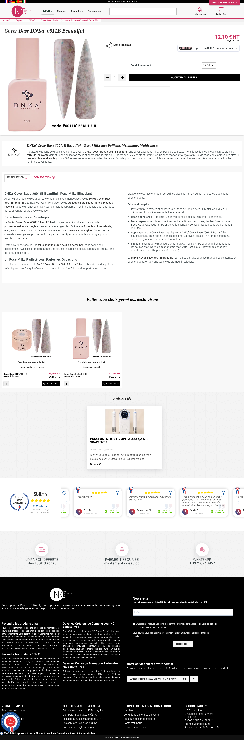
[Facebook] (184, 679)
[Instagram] (194, 679)
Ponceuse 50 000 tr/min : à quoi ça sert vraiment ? (120, 440)
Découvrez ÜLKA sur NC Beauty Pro (83, 710)
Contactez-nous (133, 723)
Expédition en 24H (123, 44)
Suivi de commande (13, 710)
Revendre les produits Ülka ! (20, 623)
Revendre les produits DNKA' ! (21, 654)
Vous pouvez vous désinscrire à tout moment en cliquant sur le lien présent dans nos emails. (171, 634)
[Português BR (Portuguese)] (17, 1)
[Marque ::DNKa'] (14, 152)
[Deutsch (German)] (14, 1)
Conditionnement (141, 65)
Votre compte (13, 706)
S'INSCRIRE (183, 644)
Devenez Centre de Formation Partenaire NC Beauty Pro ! (90, 665)
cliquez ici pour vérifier (81, 733)
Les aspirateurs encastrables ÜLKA (83, 718)
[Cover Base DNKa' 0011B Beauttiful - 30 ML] (31, 338)
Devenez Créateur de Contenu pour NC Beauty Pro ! (89, 625)
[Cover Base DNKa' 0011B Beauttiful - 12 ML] (92, 338)
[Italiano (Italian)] (24, 1)
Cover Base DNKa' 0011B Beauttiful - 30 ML (15, 375)
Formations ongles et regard (79, 727)
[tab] (17, 178)
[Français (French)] (7, 1)
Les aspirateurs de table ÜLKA (80, 723)
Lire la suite (96, 464)
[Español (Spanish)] (21, 1)
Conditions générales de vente (141, 714)
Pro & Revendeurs (223, 2)
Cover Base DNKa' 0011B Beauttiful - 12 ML (75, 375)
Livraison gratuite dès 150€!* (122, 1)
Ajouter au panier (184, 77)
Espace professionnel (136, 727)
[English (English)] (10, 1)
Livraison (129, 710)
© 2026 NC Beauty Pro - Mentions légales (122, 737)
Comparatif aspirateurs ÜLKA (80, 714)
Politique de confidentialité (139, 718)
